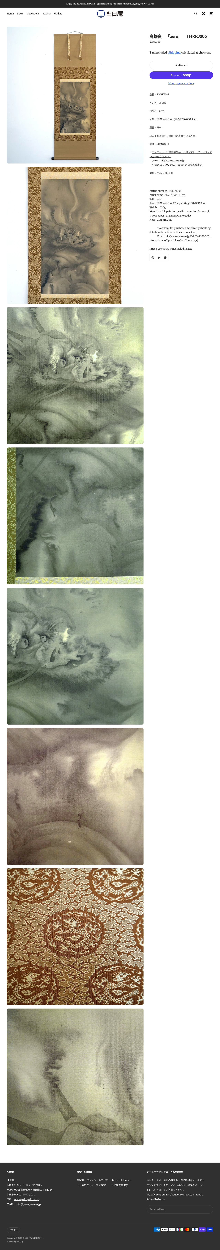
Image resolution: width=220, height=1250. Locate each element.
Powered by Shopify (15, 1241)
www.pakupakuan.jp (26, 1199)
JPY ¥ (12, 1230)
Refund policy (120, 1184)
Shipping (174, 52)
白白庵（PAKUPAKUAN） (33, 1238)
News (20, 13)
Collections (33, 13)
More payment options (181, 83)
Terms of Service (121, 1180)
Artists (47, 13)
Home (10, 13)
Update (58, 13)
